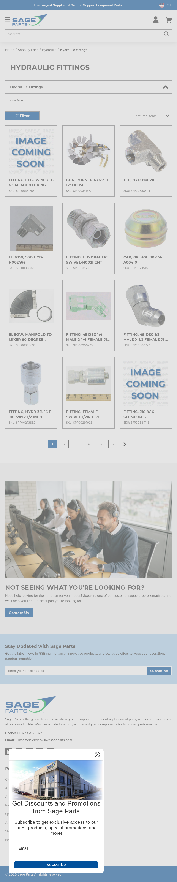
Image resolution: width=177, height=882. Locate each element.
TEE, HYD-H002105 (140, 179)
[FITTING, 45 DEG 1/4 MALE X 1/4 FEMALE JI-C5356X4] (88, 306)
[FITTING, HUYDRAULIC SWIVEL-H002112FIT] (88, 228)
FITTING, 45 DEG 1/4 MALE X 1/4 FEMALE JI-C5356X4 (87, 337)
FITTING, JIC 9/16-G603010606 (139, 414)
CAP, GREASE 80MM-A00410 (142, 259)
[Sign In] (155, 20)
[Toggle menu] (6, 20)
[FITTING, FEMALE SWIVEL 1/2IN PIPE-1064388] (88, 383)
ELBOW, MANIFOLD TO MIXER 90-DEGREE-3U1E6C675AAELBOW (30, 337)
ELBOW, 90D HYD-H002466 (26, 259)
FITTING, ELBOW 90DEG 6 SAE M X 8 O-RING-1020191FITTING (31, 182)
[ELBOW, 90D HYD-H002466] (31, 228)
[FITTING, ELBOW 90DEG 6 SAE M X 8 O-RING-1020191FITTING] (31, 151)
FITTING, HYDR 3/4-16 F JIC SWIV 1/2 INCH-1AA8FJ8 (30, 414)
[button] (16, 99)
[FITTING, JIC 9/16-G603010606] (145, 383)
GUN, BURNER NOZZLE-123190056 (88, 182)
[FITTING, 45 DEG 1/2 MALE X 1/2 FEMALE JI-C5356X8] (145, 306)
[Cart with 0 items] (168, 20)
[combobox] (163, 5)
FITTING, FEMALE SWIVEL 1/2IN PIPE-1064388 (84, 414)
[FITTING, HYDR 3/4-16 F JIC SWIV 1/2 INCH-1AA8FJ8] (31, 383)
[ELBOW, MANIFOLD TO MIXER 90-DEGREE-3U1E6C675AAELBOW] (31, 306)
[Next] (125, 444)
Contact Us (19, 612)
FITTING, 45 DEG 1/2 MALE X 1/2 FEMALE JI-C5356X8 (144, 337)
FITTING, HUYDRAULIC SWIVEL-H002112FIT (87, 259)
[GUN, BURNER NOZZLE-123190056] (88, 151)
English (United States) (163, 5)
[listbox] (151, 115)
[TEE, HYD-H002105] (145, 151)
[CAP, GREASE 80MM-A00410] (145, 228)
